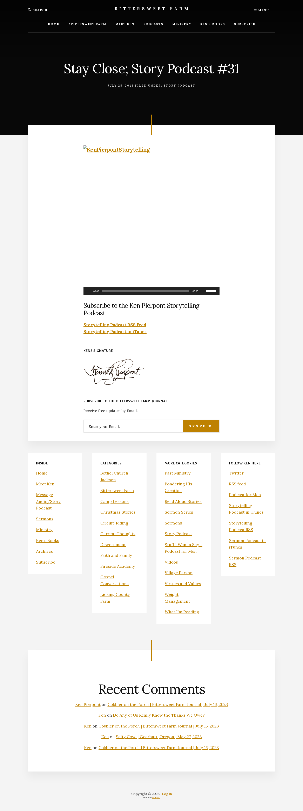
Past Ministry (178, 473)
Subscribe (45, 562)
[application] (151, 291)
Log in (167, 794)
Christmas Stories (118, 512)
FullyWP (156, 797)
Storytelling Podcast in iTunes (115, 331)
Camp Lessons (114, 501)
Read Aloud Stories (183, 501)
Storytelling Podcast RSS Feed (114, 324)
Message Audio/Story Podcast (48, 501)
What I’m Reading (182, 611)
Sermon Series (179, 512)
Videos (171, 562)
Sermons (44, 518)
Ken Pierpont (88, 704)
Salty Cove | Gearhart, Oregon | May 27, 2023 (159, 736)
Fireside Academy (117, 566)
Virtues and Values (183, 583)
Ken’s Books (47, 540)
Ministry (44, 529)
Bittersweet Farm (152, 8)
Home (42, 473)
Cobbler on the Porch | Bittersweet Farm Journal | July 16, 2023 (168, 704)
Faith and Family (116, 555)
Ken (102, 715)
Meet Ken (45, 483)
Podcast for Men (245, 494)
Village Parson (179, 572)
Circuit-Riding (114, 523)
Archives (44, 551)
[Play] (89, 291)
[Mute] (203, 291)
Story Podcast (179, 85)
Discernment (113, 544)
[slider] (211, 290)
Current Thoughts (117, 533)
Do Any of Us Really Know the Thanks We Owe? (159, 715)
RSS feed (237, 483)
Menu (263, 10)
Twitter (236, 473)
